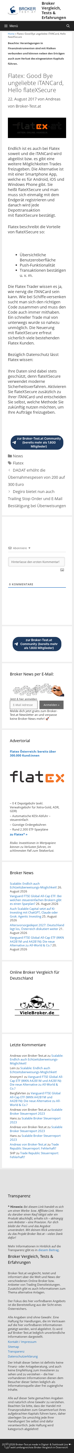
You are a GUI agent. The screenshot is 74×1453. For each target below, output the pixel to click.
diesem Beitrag (48, 1250)
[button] (7, 1446)
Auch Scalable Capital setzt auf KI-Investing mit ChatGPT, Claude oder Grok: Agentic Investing (34, 912)
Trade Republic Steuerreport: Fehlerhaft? (34, 1146)
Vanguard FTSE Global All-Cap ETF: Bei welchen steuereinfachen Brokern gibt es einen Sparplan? (36, 900)
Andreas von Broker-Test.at (28, 1144)
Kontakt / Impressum (22, 1342)
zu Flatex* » (18, 834)
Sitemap (13, 1347)
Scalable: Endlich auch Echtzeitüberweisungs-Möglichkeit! (33, 885)
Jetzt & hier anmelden (23, 699)
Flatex (18, 463)
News (18, 456)
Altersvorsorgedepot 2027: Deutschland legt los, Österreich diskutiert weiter (37, 927)
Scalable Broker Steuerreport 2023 (36, 1111)
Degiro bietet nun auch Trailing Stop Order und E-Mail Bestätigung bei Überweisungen (37, 498)
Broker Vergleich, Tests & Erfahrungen (54, 10)
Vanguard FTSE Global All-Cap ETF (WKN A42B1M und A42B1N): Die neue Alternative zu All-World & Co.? (37, 941)
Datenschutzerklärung (23, 1356)
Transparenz (16, 1351)
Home (11, 33)
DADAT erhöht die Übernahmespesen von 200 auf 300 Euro (36, 477)
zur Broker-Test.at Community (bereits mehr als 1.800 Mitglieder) (39, 442)
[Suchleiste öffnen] (68, 26)
